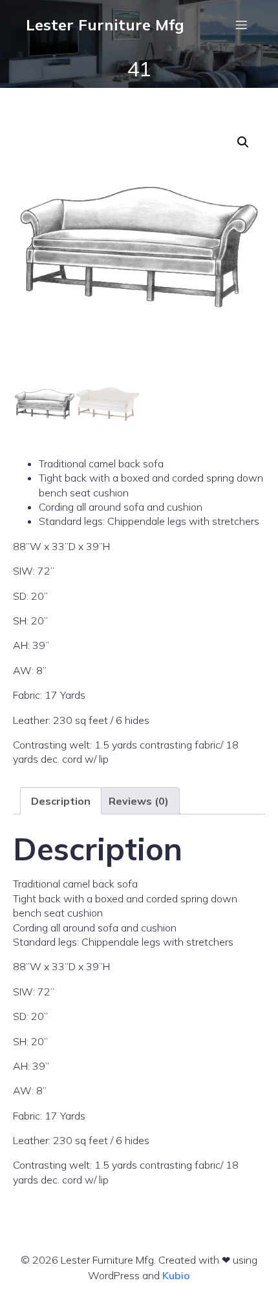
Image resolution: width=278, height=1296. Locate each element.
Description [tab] (61, 800)
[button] (243, 142)
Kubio (176, 1275)
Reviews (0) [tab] (139, 800)
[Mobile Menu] (241, 25)
